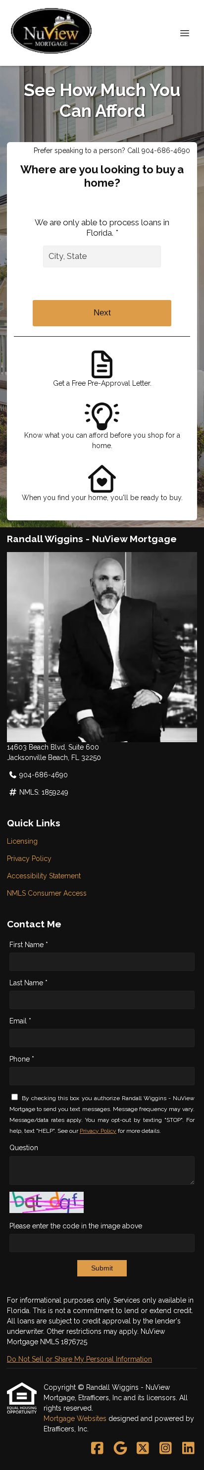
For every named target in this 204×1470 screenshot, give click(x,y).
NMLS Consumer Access (47, 893)
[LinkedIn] (188, 1448)
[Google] (120, 1448)
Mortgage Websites (76, 1418)
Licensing (22, 841)
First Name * (28, 945)
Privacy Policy (29, 858)
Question (23, 1148)
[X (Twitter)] (143, 1448)
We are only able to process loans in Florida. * (102, 227)
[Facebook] (97, 1448)
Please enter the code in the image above (75, 1226)
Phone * (21, 1059)
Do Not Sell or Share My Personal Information (79, 1359)
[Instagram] (165, 1448)
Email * (20, 1021)
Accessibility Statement (44, 876)
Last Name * (28, 983)
